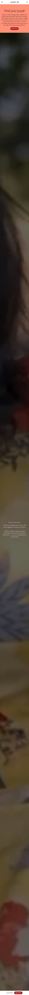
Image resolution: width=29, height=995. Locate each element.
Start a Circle (14, 28)
